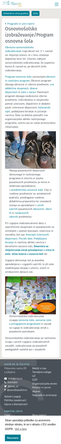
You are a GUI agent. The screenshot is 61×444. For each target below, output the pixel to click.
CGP (34, 379)
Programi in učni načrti (20, 23)
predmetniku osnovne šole (27, 189)
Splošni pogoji (12, 396)
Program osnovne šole (18, 76)
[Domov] (12, 4)
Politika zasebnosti (15, 400)
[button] (57, 4)
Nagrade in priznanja (44, 395)
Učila (35, 13)
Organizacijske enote (44, 383)
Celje (7, 415)
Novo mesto (39, 415)
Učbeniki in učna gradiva (15, 13)
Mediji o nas (39, 368)
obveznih (38, 208)
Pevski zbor (25, 238)
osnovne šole (26, 320)
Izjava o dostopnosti (16, 404)
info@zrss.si (13, 378)
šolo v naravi (28, 92)
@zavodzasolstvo (15, 389)
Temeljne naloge (41, 372)
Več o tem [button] (21, 429)
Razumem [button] (12, 437)
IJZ (33, 375)
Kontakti (13, 382)
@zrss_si (11, 386)
